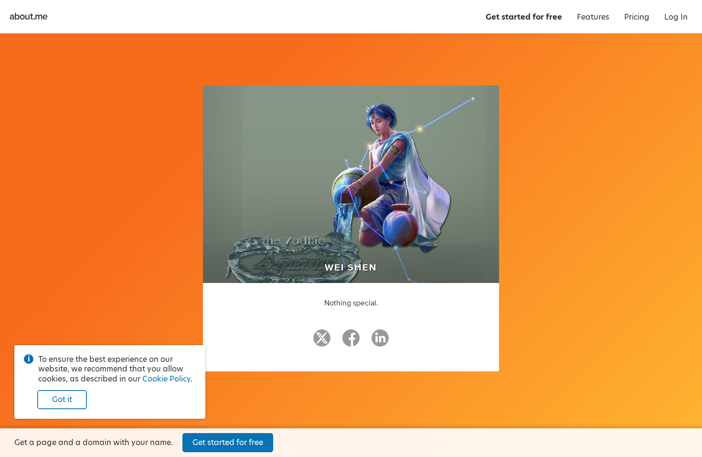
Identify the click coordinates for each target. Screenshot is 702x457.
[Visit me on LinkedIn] (380, 342)
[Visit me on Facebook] (351, 342)
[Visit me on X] (321, 342)
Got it (62, 399)
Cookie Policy (166, 378)
